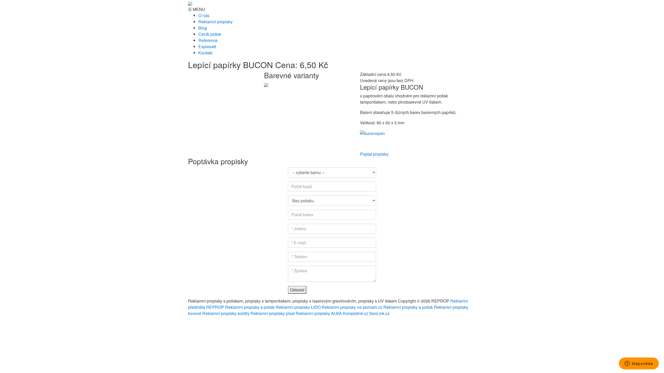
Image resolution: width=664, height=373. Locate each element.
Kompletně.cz (355, 313)
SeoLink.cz (379, 313)
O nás (203, 15)
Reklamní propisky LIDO (298, 307)
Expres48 (207, 46)
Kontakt (205, 53)
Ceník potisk (209, 34)
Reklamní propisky (215, 22)
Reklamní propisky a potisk (250, 307)
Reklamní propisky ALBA (319, 313)
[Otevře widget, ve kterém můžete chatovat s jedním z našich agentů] (639, 363)
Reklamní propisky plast (273, 313)
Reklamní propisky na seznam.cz (352, 307)
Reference (208, 40)
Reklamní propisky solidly (226, 313)
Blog (202, 28)
